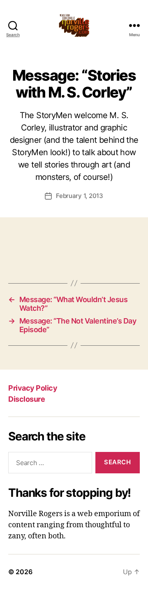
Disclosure (26, 399)
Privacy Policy (32, 388)
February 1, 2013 (79, 196)
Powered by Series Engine (74, 254)
